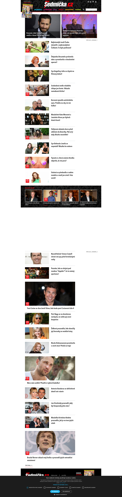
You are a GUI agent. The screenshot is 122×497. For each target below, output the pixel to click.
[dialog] (61, 486)
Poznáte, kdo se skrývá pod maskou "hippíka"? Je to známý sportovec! (62, 271)
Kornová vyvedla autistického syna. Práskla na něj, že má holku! (62, 103)
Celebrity (38, 9)
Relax (61, 9)
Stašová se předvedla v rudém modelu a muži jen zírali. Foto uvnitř (62, 175)
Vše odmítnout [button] (66, 491)
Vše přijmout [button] (55, 491)
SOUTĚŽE (64, 475)
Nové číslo (27, 2)
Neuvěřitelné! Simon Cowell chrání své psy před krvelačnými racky (63, 257)
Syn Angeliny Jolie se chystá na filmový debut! (62, 72)
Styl (55, 9)
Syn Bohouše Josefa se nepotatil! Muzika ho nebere (61, 145)
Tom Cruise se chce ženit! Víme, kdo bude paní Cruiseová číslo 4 (50, 308)
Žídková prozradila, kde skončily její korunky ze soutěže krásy (63, 330)
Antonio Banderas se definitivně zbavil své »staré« (63, 390)
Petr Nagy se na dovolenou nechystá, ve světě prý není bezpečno (61, 317)
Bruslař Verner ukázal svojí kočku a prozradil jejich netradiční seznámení (49, 459)
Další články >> (28, 465)
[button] (61, 484)
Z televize (48, 9)
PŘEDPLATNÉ (54, 475)
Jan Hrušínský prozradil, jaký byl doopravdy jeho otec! (62, 404)
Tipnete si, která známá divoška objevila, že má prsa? (62, 159)
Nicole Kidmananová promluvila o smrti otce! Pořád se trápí (63, 344)
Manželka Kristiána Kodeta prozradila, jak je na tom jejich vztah (62, 420)
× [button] (120, 477)
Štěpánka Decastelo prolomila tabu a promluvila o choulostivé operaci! (62, 59)
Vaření (78, 9)
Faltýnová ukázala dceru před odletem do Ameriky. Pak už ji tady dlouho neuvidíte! (62, 132)
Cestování (69, 9)
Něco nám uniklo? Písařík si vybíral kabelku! (43, 383)
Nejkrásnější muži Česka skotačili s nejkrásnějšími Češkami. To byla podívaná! (61, 45)
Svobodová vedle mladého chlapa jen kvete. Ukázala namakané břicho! (61, 88)
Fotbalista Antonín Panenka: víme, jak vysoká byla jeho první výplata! (74, 33)
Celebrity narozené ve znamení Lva (51, 203)
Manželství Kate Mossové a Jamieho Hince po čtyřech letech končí (61, 117)
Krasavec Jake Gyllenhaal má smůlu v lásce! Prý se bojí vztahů (37, 34)
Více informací (63, 482)
